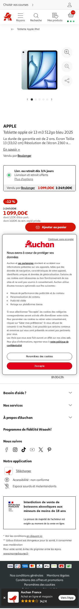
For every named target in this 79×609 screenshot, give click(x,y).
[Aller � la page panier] (71, 17)
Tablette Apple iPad (28, 29)
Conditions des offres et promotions (39, 580)
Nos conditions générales (26, 575)
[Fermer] (4, 598)
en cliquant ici (34, 536)
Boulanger (24, 156)
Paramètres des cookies (39, 356)
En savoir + (11, 149)
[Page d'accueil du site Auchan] (7, 17)
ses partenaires (26, 263)
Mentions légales (58, 575)
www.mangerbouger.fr (15, 553)
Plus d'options (23, 179)
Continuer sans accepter (61, 239)
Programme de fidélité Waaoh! (27, 429)
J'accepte (39, 365)
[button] (27, 99)
